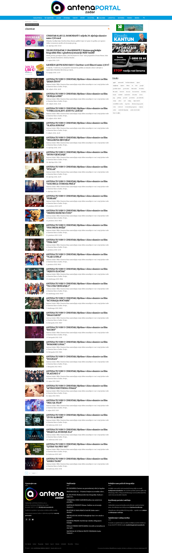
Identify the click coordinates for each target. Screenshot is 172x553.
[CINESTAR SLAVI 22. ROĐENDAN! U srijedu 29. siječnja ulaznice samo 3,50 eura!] (34, 41)
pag (114, 97)
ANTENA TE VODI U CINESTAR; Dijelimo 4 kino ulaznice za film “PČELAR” (77, 168)
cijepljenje (115, 85)
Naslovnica (37, 18)
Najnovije (49, 18)
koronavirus (135, 91)
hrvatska (141, 88)
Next (34, 473)
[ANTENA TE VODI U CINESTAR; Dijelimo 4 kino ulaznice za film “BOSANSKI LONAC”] (34, 347)
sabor (119, 100)
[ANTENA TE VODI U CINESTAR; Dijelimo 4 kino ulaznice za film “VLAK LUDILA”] (34, 259)
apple (114, 82)
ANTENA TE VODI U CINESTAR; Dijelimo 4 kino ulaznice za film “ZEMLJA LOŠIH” (77, 95)
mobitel (120, 94)
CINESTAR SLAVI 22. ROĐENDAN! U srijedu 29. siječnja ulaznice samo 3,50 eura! (76, 36)
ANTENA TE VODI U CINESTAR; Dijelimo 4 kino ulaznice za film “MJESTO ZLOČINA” (77, 270)
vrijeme (141, 107)
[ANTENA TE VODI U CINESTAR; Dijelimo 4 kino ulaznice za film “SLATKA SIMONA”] (34, 128)
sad (125, 100)
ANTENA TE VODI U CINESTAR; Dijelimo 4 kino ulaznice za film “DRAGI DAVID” (77, 314)
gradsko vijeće (117, 88)
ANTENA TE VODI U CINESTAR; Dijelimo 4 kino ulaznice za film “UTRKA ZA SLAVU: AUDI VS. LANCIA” (77, 109)
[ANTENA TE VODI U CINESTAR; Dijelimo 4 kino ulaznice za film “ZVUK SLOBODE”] (34, 420)
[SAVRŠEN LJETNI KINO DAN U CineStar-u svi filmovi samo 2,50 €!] (34, 70)
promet (125, 97)
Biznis (137, 18)
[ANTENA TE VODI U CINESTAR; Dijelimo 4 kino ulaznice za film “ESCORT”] (34, 332)
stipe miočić (136, 100)
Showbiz (121, 18)
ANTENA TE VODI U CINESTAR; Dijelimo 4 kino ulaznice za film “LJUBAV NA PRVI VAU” (77, 445)
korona (128, 91)
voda (114, 107)
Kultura (91, 18)
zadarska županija (123, 110)
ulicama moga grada (137, 104)
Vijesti (75, 18)
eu (132, 85)
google (142, 85)
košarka (143, 91)
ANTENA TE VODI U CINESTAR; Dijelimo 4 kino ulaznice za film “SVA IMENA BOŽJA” (77, 226)
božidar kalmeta (130, 82)
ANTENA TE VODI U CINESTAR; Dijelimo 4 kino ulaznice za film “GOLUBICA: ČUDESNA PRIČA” (77, 182)
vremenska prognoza (131, 107)
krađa (114, 94)
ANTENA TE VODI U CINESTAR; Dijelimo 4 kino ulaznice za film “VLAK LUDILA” (77, 255)
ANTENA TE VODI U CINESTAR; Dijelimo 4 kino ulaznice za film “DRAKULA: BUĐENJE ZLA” (77, 430)
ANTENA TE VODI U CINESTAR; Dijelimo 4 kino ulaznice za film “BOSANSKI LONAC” (77, 343)
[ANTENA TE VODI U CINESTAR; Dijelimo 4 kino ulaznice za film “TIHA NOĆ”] (34, 245)
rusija (114, 100)
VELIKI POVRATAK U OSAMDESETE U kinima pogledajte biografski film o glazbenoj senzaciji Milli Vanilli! (73, 51)
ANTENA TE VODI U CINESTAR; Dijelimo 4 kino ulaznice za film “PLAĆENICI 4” (77, 372)
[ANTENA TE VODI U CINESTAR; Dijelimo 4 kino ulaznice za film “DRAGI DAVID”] (34, 318)
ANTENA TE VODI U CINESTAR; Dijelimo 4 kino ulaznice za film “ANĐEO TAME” (77, 460)
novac (141, 94)
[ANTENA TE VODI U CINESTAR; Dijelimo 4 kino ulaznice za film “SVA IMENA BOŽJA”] (34, 230)
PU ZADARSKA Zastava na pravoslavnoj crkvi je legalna (86, 488)
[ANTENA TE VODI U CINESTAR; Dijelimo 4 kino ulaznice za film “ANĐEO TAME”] (34, 464)
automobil (120, 82)
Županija (67, 18)
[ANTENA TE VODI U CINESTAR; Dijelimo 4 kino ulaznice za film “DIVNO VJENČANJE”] (34, 157)
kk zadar (115, 91)
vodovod (120, 107)
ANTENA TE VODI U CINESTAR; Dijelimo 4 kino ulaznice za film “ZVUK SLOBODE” (77, 416)
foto (136, 85)
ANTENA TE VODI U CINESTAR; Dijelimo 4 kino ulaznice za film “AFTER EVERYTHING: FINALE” (77, 387)
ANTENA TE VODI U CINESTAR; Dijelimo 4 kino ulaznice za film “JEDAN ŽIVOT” (77, 80)
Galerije (102, 18)
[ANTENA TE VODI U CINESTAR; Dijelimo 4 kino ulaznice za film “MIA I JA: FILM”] (34, 405)
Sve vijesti (28, 544)
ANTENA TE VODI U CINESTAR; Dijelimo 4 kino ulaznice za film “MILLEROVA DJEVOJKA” (77, 138)
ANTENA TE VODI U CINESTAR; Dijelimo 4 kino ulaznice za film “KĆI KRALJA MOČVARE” (77, 299)
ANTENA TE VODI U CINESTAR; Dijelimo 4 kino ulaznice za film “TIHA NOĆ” (77, 241)
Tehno (129, 18)
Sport (82, 18)
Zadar (58, 18)
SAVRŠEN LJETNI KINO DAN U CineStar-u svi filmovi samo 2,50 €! (77, 65)
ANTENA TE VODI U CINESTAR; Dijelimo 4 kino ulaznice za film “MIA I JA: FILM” (77, 401)
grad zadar (126, 88)
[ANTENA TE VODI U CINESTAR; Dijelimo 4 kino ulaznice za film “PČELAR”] (34, 172)
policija (119, 97)
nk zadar (134, 94)
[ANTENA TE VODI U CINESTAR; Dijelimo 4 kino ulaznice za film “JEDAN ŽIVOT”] (34, 84)
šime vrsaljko (116, 113)
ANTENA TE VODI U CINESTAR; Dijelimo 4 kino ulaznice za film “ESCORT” (77, 328)
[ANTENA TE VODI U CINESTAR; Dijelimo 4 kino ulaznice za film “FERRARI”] (34, 201)
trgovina (127, 104)
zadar (114, 110)
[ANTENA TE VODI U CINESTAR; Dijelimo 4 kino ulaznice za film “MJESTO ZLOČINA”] (34, 274)
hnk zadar (134, 88)
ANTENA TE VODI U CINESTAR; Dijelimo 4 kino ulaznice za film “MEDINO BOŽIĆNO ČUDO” (77, 211)
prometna (132, 97)
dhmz (128, 85)
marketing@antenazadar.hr (135, 525)
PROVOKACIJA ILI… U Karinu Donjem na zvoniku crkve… (86, 491)
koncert (122, 91)
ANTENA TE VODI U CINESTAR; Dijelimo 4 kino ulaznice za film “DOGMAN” (77, 357)
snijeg (129, 100)
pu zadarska (140, 97)
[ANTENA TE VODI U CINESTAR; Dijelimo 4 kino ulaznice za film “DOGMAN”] (34, 361)
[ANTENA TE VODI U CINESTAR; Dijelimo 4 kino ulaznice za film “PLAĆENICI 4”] (34, 376)
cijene (138, 82)
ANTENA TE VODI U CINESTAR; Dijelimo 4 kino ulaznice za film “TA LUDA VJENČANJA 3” (77, 284)
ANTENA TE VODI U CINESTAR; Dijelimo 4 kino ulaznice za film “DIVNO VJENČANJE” (77, 153)
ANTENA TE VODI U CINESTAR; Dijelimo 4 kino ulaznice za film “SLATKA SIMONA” (77, 124)
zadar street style (135, 110)
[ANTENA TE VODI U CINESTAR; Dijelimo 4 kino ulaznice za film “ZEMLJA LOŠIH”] (34, 99)
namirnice (127, 94)
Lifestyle (111, 18)
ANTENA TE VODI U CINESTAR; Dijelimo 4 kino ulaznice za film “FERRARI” (77, 197)
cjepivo (122, 85)
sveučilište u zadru (118, 104)
